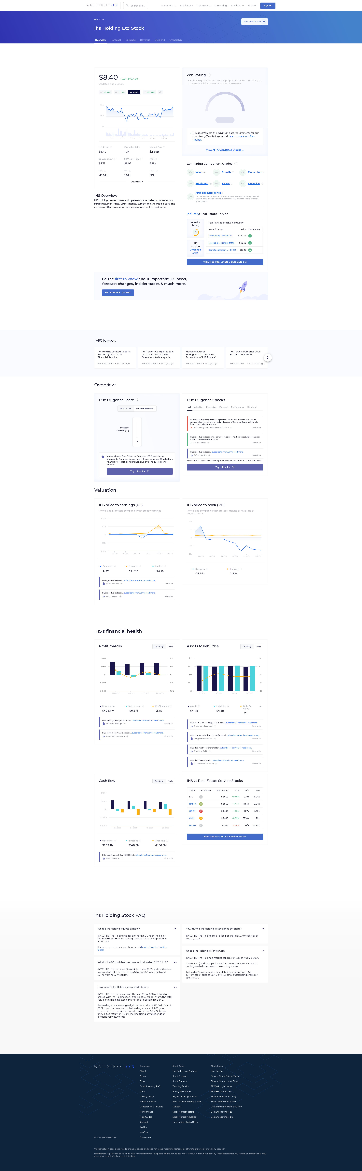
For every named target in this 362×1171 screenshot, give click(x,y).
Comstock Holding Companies (218, 250)
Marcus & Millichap (218, 243)
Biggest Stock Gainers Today (225, 1076)
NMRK (192, 804)
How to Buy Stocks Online (186, 1122)
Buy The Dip (217, 1071)
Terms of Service (148, 1101)
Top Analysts (204, 5)
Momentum (255, 172)
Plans (142, 1091)
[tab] (101, 40)
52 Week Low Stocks (221, 1091)
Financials (254, 183)
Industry (193, 214)
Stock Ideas (186, 5)
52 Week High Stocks (221, 1086)
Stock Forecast (180, 1081)
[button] (137, 929)
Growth (226, 172)
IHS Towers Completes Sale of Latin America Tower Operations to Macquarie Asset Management (158, 354)
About (143, 1071)
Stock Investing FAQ (150, 1086)
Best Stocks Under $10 (222, 1117)
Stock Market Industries (184, 1117)
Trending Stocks (180, 1086)
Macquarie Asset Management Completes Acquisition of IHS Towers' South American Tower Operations (201, 354)
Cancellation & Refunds (151, 1106)
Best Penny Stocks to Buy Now (226, 1106)
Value (199, 172)
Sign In (252, 5)
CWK (191, 818)
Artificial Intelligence (208, 193)
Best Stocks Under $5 (221, 1112)
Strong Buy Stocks (182, 1091)
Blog (142, 1081)
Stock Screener (180, 1076)
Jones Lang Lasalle (218, 236)
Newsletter (145, 1137)
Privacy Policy (147, 1096)
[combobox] (135, 5)
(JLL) (230, 236)
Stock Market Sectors (183, 1112)
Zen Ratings (221, 5)
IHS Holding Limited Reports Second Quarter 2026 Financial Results (114, 354)
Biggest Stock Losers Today (224, 1081)
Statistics (177, 1106)
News (143, 1076)
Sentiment (202, 183)
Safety (226, 183)
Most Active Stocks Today (223, 1096)
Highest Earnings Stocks (185, 1096)
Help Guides (146, 1117)
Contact (144, 1122)
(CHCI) (232, 250)
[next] (268, 358)
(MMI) (231, 243)
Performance (146, 1112)
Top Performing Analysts (185, 1071)
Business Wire (106, 363)
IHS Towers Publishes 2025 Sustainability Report (245, 353)
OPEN (192, 811)
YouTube (144, 1132)
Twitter (143, 1127)
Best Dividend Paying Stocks (187, 1101)
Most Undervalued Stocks (223, 1101)
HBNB (192, 825)
